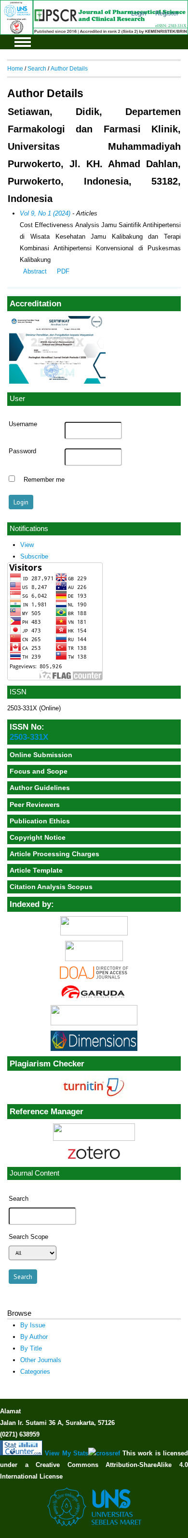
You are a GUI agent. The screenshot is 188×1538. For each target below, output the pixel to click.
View (27, 544)
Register (166, 13)
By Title (31, 1348)
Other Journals (40, 1360)
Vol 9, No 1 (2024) (45, 213)
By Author (34, 1336)
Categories (35, 1371)
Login (138, 13)
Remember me (44, 479)
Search (36, 68)
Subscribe (34, 556)
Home (15, 68)
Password (22, 451)
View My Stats (66, 1453)
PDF (63, 271)
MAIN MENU (22, 42)
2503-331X (29, 737)
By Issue (32, 1325)
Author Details (69, 68)
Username (23, 424)
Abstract (35, 271)
